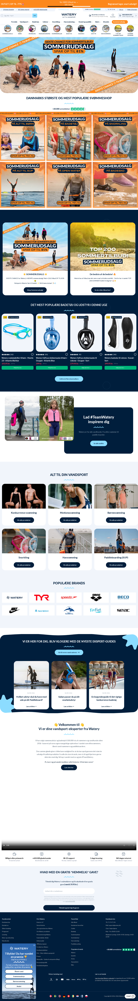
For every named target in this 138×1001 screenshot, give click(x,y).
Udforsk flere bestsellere (69, 379)
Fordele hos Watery (42, 947)
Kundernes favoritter (77, 925)
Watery (73, 952)
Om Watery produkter (43, 931)
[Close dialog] (34, 945)
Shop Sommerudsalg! (35, 290)
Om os (121, 9)
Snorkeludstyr (75, 938)
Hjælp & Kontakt (132, 9)
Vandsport (24, 22)
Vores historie (41, 925)
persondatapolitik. (70, 901)
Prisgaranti (5, 931)
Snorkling (56, 22)
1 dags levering (96, 858)
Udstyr (45, 22)
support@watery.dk (115, 925)
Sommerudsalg (119, 22)
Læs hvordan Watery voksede (104, 978)
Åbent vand (19, 971)
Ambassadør (40, 941)
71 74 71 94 (111, 9)
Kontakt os (5, 925)
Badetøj (35, 22)
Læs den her (69, 767)
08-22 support (69, 858)
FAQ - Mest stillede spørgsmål (45, 953)
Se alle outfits (99, 443)
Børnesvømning (19, 981)
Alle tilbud (74, 922)
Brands (106, 22)
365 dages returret (23, 9)
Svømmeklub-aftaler (43, 938)
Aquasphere (74, 962)
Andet (19, 986)
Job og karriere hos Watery (45, 928)
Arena (73, 959)
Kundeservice (6, 922)
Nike (72, 965)
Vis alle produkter (24, 520)
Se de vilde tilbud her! (103, 290)
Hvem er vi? (40, 922)
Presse (39, 956)
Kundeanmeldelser (42, 950)
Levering (4, 934)
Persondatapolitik (42, 962)
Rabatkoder (5, 941)
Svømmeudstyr (75, 934)
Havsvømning (69, 22)
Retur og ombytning (8, 938)
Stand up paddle (85, 22)
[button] (8, 416)
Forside (14, 22)
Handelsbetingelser (42, 965)
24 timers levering (8, 9)
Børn (97, 22)
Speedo (73, 956)
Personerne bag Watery (44, 934)
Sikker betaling (6, 928)
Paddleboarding (76, 944)
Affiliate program (42, 944)
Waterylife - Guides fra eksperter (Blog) (48, 959)
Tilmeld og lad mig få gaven (69, 908)
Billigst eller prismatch (14, 858)
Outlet (73, 928)
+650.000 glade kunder (40, 9)
